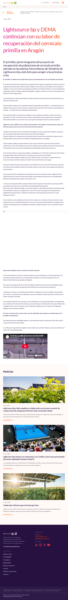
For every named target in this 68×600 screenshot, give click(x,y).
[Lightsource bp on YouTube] (48, 544)
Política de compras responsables (53, 589)
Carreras (5, 568)
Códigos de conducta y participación (33, 590)
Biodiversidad (7, 563)
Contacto (6, 574)
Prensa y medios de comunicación (51, 590)
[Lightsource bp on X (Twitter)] (44, 544)
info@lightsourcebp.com (42, 538)
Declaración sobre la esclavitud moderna (12, 589)
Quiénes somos (7, 554)
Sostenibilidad (7, 557)
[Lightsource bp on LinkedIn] (36, 544)
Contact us (38, 534)
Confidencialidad (7, 590)
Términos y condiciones (18, 590)
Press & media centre (41, 536)
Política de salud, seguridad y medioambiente (34, 589)
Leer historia (7, 420)
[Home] (3, 12)
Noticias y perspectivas (10, 12)
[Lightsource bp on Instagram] (40, 544)
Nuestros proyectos (9, 565)
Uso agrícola (6, 560)
